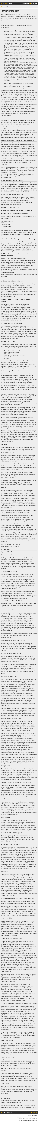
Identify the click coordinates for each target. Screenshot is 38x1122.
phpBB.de (34, 1118)
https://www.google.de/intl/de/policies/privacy (16, 484)
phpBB (19, 1117)
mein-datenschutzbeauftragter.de (10, 546)
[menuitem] (3, 3)
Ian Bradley (34, 1115)
